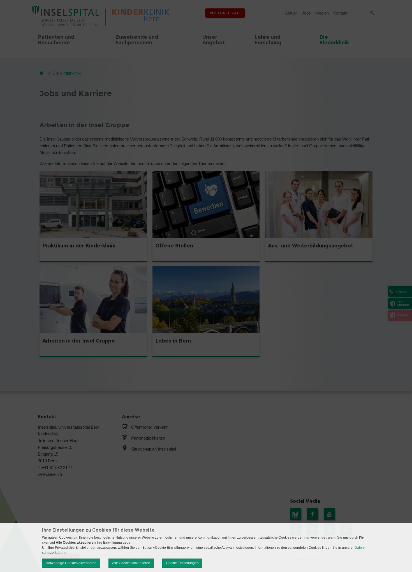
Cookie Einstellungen (182, 563)
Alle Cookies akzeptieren (131, 563)
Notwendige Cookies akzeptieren (71, 563)
